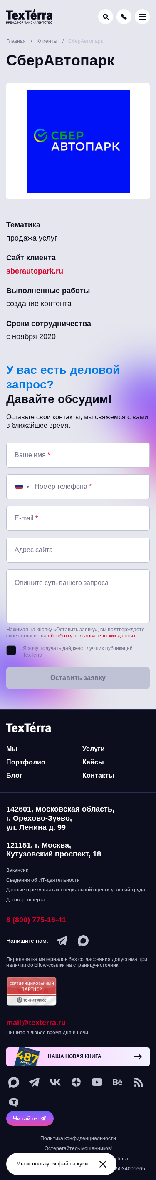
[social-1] (138, 1082)
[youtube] (96, 1082)
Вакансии (17, 870)
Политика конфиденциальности (78, 1138)
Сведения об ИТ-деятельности (43, 880)
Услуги (93, 748)
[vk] (55, 1082)
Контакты (98, 775)
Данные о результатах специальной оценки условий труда (75, 890)
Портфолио (25, 762)
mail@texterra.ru (36, 1022)
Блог (14, 775)
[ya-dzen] (76, 1082)
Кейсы (93, 762)
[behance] (117, 1082)
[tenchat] (13, 1102)
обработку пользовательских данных (92, 636)
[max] (83, 940)
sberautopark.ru (34, 271)
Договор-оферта (25, 900)
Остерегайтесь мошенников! (78, 1148)
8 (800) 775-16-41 (36, 920)
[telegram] (62, 940)
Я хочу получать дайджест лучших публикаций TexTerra (78, 651)
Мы (11, 748)
